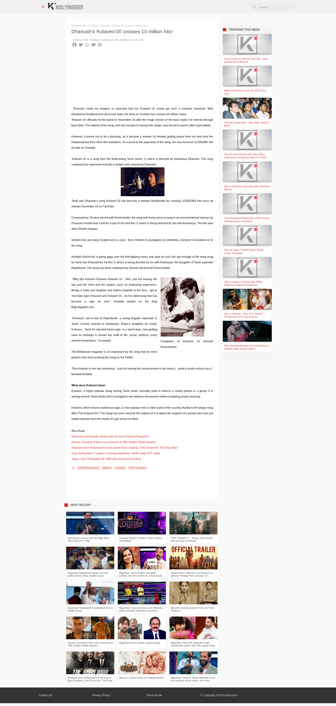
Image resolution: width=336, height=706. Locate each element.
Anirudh (107, 468)
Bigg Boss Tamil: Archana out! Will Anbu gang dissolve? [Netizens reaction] (141, 609)
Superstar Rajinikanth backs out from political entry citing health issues (88, 574)
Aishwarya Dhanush (88, 468)
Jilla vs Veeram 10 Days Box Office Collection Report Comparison (243, 283)
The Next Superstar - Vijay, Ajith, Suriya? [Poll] (246, 124)
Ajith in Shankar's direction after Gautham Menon (247, 188)
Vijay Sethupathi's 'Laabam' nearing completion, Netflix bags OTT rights (115, 453)
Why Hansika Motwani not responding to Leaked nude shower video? (246, 347)
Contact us (45, 695)
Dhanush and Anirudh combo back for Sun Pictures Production (110, 436)
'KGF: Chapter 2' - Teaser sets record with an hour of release (191, 539)
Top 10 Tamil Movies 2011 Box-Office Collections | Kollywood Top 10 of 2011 (245, 156)
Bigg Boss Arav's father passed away (139, 642)
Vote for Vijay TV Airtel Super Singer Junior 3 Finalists (244, 251)
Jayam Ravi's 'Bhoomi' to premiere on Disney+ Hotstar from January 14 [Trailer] (192, 575)
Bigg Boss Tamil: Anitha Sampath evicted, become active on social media (141, 574)
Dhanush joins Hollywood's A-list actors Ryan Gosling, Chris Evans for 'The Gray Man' (124, 447)
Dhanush (120, 468)
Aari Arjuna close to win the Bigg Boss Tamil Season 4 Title (88, 539)
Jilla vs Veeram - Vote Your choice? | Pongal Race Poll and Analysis (244, 315)
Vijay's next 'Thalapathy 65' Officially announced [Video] (106, 458)
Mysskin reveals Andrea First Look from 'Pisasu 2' (193, 609)
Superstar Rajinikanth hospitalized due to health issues (90, 609)
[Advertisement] (142, 75)
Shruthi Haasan (137, 468)
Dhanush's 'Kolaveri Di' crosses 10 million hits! (124, 25)
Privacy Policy (101, 695)
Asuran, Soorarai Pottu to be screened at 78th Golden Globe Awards (113, 442)
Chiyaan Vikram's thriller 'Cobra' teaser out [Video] (140, 539)
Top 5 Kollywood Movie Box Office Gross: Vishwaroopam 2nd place (247, 220)
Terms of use (154, 695)
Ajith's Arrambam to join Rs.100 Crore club (245, 92)
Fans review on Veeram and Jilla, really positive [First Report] (246, 60)
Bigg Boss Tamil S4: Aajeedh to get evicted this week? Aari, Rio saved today (193, 644)
